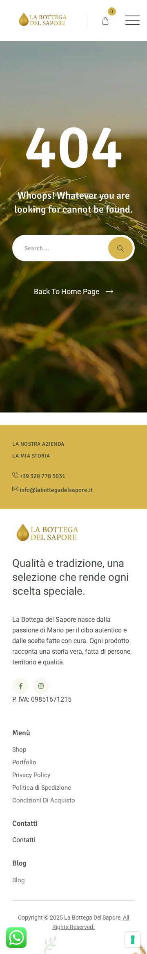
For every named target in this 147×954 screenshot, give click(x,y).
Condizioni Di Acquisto (43, 800)
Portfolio (24, 762)
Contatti (23, 840)
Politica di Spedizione (41, 787)
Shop (19, 749)
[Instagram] (41, 686)
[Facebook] (20, 686)
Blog (18, 880)
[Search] (120, 248)
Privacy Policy (31, 775)
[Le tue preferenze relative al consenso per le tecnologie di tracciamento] (132, 939)
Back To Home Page (67, 291)
